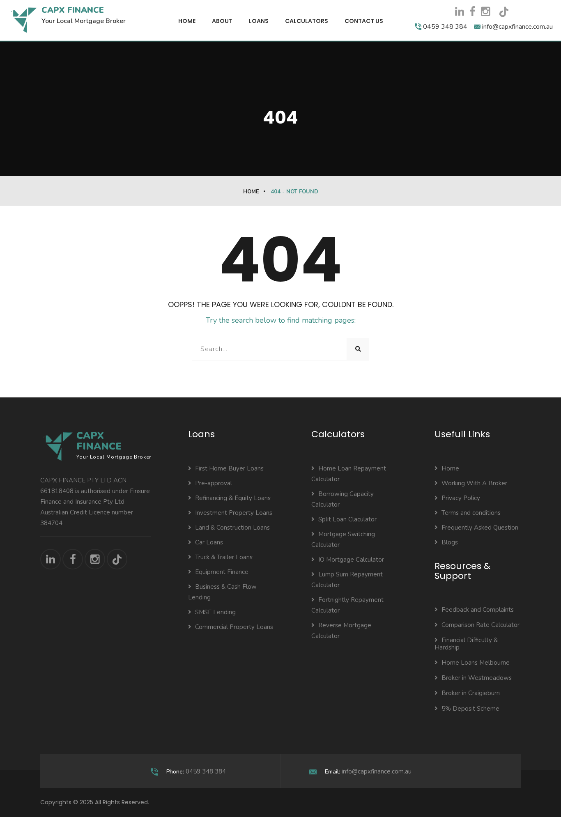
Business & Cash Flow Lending (222, 592)
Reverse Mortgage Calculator (341, 630)
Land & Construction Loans (232, 527)
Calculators (306, 21)
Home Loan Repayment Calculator (348, 473)
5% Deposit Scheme (470, 709)
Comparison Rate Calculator (480, 625)
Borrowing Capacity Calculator (342, 499)
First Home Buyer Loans (229, 468)
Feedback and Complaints (477, 610)
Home (186, 21)
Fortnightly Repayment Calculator (347, 605)
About (222, 21)
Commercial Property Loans (234, 627)
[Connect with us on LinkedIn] (459, 12)
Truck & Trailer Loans (224, 557)
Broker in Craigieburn (470, 693)
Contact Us (364, 21)
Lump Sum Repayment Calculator (347, 579)
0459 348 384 (206, 771)
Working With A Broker (474, 483)
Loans (259, 21)
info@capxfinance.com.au (377, 771)
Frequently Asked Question (479, 527)
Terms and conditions (471, 513)
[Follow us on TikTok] (507, 14)
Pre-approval (213, 483)
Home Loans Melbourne (475, 663)
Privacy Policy (460, 498)
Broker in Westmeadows (476, 678)
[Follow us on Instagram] (485, 12)
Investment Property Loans (233, 513)
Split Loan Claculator (347, 519)
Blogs (449, 542)
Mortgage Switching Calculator (343, 539)
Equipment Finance (221, 572)
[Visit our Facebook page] (472, 12)
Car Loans (209, 542)
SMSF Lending (215, 612)
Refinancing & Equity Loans (233, 498)
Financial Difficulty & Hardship (466, 644)
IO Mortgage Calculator (351, 559)
